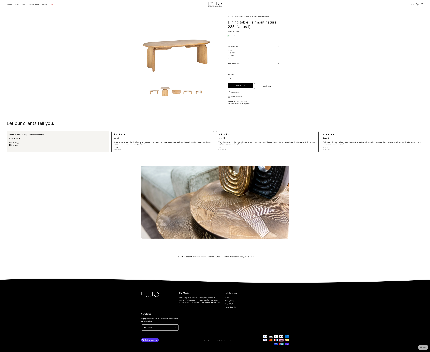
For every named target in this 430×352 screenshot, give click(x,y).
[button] (412, 4)
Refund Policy (229, 304)
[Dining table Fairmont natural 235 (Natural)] (154, 92)
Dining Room (238, 16)
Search (227, 298)
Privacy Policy (229, 301)
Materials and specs (234, 63)
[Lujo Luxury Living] (215, 4)
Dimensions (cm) (233, 46)
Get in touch (232, 103)
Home (229, 16)
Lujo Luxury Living (207, 340)
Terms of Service (230, 307)
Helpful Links (231, 293)
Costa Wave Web (226, 340)
